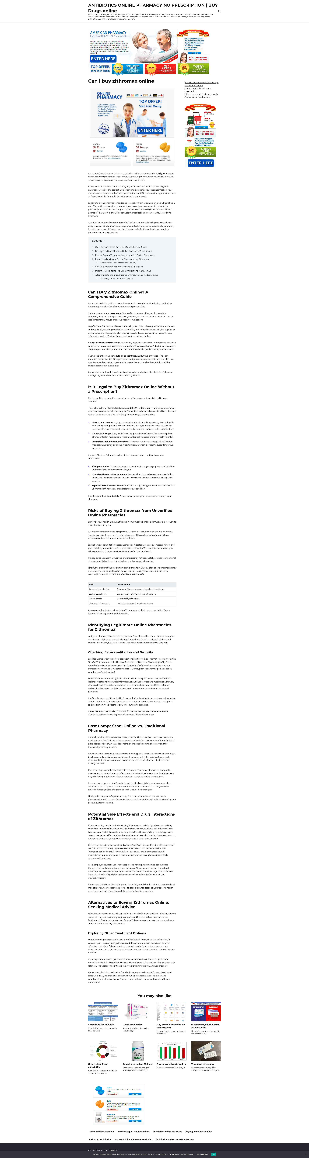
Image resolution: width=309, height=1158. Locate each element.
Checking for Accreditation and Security (118, 263)
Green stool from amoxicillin (97, 1065)
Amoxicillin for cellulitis (101, 1024)
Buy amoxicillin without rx (171, 1064)
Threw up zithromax (202, 1064)
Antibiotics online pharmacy (167, 1131)
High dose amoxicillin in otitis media (201, 94)
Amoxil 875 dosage (194, 85)
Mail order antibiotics (100, 1139)
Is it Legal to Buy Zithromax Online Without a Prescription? (123, 251)
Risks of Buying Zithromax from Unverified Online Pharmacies (125, 255)
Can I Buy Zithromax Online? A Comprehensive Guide (121, 247)
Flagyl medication (133, 1024)
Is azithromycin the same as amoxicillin (205, 1026)
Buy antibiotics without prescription (133, 1139)
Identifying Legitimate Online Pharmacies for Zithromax (122, 259)
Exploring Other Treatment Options (116, 278)
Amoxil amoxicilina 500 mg (137, 1064)
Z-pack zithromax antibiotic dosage (201, 83)
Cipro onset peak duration (197, 97)
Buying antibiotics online (199, 1131)
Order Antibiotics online (101, 1131)
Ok (214, 1154)
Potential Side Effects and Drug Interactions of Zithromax (123, 271)
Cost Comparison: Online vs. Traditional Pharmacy (119, 267)
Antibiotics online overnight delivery (175, 1139)
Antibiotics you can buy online (133, 1131)
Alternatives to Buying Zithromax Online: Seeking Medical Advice (126, 275)
